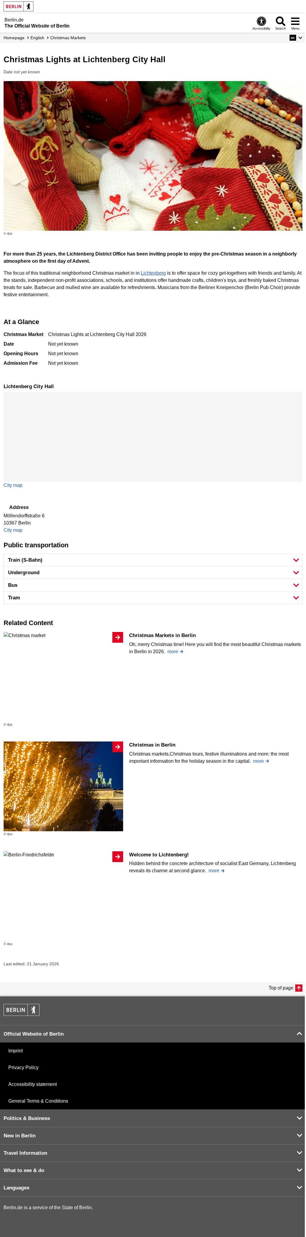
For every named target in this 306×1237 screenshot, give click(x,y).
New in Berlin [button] (20, 1136)
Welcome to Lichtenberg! (159, 855)
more (172, 651)
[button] (296, 38)
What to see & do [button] (24, 1170)
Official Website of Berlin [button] (34, 1034)
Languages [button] (16, 1188)
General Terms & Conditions (38, 1101)
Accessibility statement (32, 1084)
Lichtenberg (153, 273)
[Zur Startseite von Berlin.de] (21, 1014)
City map (13, 485)
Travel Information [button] (25, 1153)
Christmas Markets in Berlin (162, 635)
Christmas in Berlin (152, 745)
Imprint (15, 1050)
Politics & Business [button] (27, 1118)
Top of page (281, 987)
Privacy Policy (23, 1067)
